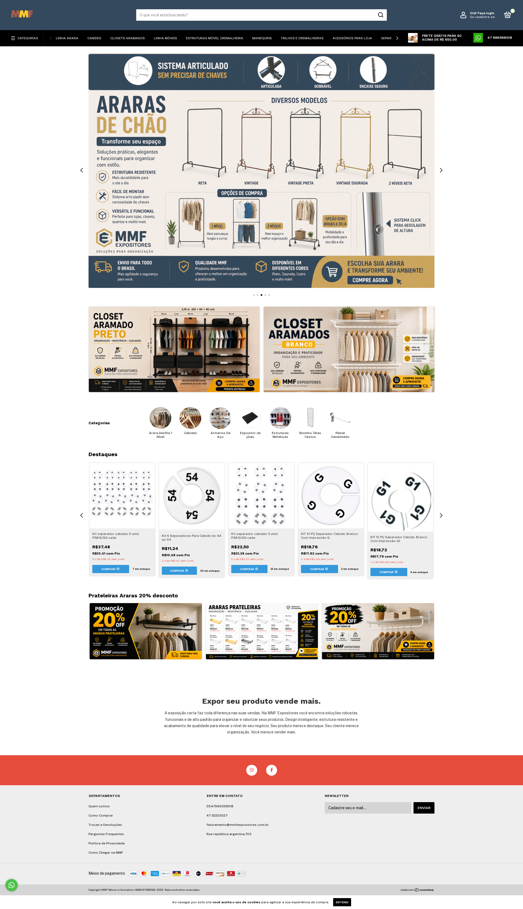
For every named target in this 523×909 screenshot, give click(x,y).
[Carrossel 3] (261, 170)
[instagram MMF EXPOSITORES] (251, 770)
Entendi (342, 902)
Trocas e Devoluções (105, 825)
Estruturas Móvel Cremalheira (214, 38)
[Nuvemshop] (417, 890)
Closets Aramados (127, 38)
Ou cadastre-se (482, 17)
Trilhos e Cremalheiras (302, 38)
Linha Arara (67, 38)
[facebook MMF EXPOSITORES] (271, 770)
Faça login (486, 13)
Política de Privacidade (107, 843)
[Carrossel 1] (174, 349)
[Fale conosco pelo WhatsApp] (11, 885)
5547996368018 (219, 806)
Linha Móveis (165, 38)
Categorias (27, 38)
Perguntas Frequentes (106, 834)
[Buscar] (380, 15)
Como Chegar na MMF (106, 852)
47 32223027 (216, 815)
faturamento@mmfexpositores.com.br (237, 825)
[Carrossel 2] (349, 349)
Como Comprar (101, 815)
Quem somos (99, 806)
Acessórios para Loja (352, 38)
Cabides (94, 38)
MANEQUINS (262, 38)
